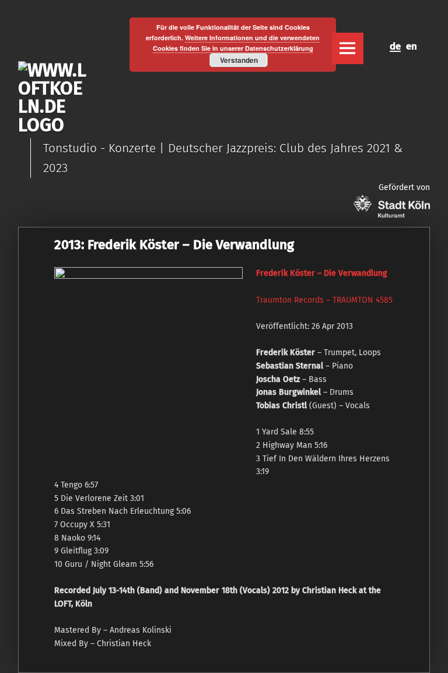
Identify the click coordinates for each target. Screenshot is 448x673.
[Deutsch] (392, 45)
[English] (409, 45)
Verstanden (239, 60)
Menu (347, 48)
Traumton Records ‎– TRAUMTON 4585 (324, 300)
